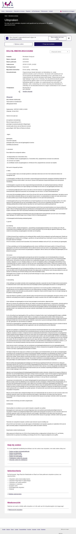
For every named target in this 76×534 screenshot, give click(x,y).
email (73, 529)
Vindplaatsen (10, 87)
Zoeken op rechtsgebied (15, 456)
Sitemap (8, 529)
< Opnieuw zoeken (19, 44)
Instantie (8, 56)
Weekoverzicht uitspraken (15, 509)
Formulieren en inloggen (68, 11)
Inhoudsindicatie (11, 72)
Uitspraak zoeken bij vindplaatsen (18, 459)
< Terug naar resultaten (48, 44)
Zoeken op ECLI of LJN (15, 454)
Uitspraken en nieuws (19, 11)
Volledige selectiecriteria (14, 494)
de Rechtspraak (36, 11)
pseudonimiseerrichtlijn (16, 39)
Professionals (44, 11)
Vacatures (34, 529)
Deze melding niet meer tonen (57, 38)
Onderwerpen (9, 11)
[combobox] (59, 52)
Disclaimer (43, 529)
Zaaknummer (10, 64)
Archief (38, 529)
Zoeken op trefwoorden (15, 453)
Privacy (12, 529)
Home (3, 11)
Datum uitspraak (11, 59)
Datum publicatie (11, 61)
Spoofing (29, 529)
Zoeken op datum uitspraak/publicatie (19, 451)
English (3, 529)
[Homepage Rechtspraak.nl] (7, 4)
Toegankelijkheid (22, 529)
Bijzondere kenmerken (12, 69)
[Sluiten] (69, 38)
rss (70, 529)
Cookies (16, 529)
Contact (51, 11)
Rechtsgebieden (11, 67)
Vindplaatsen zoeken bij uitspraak (18, 458)
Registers (28, 11)
